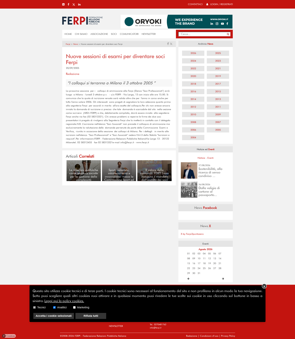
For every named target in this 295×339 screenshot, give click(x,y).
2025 (218, 53)
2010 (193, 114)
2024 (193, 60)
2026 (193, 53)
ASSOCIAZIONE (99, 34)
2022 (193, 68)
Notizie (201, 157)
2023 (218, 60)
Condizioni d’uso (209, 335)
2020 (193, 76)
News (75, 44)
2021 (218, 68)
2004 (193, 137)
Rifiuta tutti (91, 315)
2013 (218, 99)
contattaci (195, 4)
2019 (218, 76)
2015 (218, 91)
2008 (193, 122)
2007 (218, 122)
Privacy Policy (228, 335)
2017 (218, 83)
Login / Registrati (221, 4)
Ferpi (68, 44)
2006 (193, 129)
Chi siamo (81, 34)
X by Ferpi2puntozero (192, 233)
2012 (193, 106)
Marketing (83, 307)
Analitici (62, 307)
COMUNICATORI (129, 34)
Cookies (9, 335)
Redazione (191, 335)
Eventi (210, 157)
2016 (193, 91)
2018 (193, 83)
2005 (218, 129)
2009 (218, 114)
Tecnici (41, 307)
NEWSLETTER (149, 34)
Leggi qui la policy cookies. (64, 301)
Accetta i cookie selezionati (54, 315)
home (68, 34)
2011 (218, 106)
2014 (193, 99)
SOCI (114, 34)
